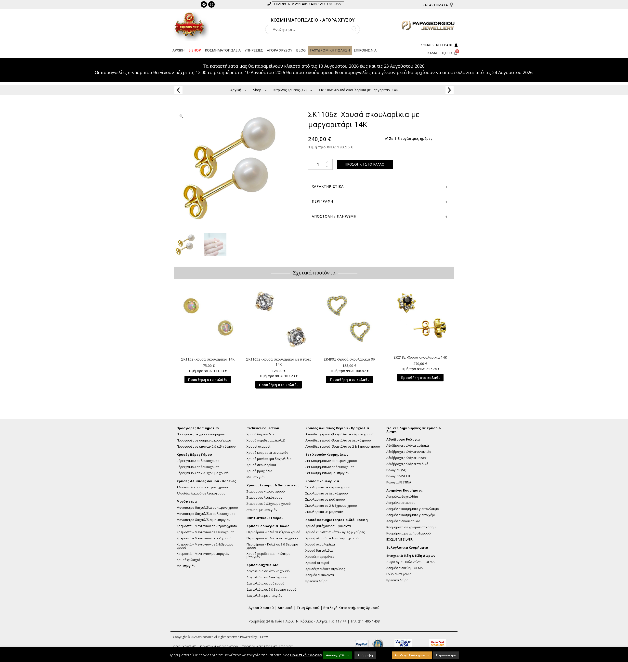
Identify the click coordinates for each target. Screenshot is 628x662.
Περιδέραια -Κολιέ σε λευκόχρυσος (273, 538)
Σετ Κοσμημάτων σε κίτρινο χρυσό (331, 460)
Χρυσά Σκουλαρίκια (322, 481)
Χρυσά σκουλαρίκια (261, 465)
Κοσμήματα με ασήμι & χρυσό (408, 533)
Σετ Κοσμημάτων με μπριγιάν (327, 473)
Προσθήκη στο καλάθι (365, 164)
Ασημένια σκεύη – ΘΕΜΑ (404, 568)
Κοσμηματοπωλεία (223, 50)
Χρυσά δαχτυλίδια (260, 434)
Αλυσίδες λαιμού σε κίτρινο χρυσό (202, 487)
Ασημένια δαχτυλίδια (402, 496)
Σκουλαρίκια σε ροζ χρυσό (325, 499)
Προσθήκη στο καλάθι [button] (207, 379)
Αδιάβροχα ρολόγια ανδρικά (407, 445)
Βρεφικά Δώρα (316, 581)
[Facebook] (204, 4)
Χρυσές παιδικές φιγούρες (325, 569)
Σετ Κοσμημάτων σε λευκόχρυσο (329, 466)
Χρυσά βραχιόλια (259, 471)
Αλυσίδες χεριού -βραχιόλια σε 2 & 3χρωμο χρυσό (342, 446)
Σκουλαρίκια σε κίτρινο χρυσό (327, 487)
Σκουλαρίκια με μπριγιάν (324, 511)
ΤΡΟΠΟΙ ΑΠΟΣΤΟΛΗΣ (259, 646)
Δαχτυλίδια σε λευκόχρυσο (267, 577)
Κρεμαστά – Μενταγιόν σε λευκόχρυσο (206, 532)
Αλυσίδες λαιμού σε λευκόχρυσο (201, 493)
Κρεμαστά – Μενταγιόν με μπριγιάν (203, 553)
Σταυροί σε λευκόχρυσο (264, 497)
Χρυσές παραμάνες (319, 556)
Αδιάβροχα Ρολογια (403, 439)
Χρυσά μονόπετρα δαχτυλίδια (269, 458)
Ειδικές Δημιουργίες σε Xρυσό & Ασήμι (413, 430)
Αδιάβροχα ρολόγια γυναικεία (408, 451)
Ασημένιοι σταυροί (400, 502)
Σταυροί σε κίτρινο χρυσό (266, 491)
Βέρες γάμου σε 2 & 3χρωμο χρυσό (203, 473)
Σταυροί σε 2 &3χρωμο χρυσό (269, 503)
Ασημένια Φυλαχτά (319, 575)
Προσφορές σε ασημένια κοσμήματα (204, 440)
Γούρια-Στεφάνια (398, 574)
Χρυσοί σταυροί (258, 446)
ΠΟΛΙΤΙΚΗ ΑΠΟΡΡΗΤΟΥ (219, 646)
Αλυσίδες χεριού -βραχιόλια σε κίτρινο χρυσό (339, 434)
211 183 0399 (330, 3)
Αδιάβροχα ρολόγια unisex (406, 457)
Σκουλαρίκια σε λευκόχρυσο (326, 493)
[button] (223, 50)
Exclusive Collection (263, 428)
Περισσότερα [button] (446, 655)
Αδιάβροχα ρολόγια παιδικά (407, 464)
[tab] (381, 201)
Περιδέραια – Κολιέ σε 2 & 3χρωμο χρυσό (272, 546)
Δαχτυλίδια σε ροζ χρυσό (265, 583)
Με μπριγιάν (186, 566)
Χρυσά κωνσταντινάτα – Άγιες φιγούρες (335, 532)
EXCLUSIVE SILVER (399, 539)
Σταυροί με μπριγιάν (262, 509)
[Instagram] (211, 4)
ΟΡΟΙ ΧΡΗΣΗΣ (184, 646)
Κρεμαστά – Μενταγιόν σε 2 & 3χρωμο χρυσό (205, 546)
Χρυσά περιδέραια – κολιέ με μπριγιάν (268, 555)
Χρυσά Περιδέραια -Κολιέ (268, 526)
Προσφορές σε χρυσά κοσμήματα (201, 434)
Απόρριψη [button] (365, 655)
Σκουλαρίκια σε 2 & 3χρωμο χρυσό (331, 505)
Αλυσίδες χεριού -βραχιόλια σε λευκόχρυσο (338, 440)
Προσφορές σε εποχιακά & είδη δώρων (206, 446)
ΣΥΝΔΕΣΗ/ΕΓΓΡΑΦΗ (437, 45)
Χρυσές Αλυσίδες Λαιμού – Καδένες (206, 481)
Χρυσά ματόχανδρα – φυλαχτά (328, 526)
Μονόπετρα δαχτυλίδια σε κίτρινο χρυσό (207, 507)
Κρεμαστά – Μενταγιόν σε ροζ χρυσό (204, 538)
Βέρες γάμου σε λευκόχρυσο (198, 460)
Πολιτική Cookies (306, 654)
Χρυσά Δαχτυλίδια (262, 565)
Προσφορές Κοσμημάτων (198, 428)
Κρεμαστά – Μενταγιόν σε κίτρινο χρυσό (207, 526)
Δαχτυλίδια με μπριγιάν (264, 595)
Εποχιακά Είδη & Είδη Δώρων (410, 555)
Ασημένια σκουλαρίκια (403, 521)
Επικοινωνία (365, 50)
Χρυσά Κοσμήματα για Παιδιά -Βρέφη (336, 519)
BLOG (301, 50)
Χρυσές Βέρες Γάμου (194, 454)
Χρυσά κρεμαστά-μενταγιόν (267, 452)
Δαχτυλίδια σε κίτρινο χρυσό (268, 571)
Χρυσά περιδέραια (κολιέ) (266, 440)
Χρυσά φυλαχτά (188, 559)
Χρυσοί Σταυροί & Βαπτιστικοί (273, 485)
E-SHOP (194, 50)
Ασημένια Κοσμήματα (404, 490)
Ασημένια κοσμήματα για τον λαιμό (412, 508)
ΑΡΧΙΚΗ (178, 50)
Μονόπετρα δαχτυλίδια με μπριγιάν (203, 519)
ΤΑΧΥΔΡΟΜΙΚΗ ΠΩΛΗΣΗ (330, 50)
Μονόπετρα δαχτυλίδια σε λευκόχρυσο (206, 513)
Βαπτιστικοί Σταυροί (265, 517)
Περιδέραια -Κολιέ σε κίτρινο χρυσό (273, 532)
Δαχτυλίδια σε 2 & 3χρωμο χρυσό (271, 589)
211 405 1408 (305, 3)
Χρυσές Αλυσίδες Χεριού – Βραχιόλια (337, 428)
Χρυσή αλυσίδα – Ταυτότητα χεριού (332, 538)
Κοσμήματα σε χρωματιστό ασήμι (411, 527)
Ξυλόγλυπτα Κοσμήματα (407, 547)
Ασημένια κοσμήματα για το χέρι (410, 515)
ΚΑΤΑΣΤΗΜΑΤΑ (435, 5)
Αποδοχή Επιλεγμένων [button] (412, 655)
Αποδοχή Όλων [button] (337, 655)
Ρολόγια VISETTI (398, 476)
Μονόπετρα (187, 501)
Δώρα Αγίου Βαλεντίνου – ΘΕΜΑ (410, 561)
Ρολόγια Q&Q (396, 470)
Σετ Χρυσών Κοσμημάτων (326, 454)
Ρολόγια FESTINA (398, 482)
